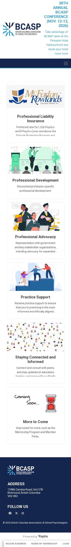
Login (65, 543)
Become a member (16, 543)
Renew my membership (44, 543)
